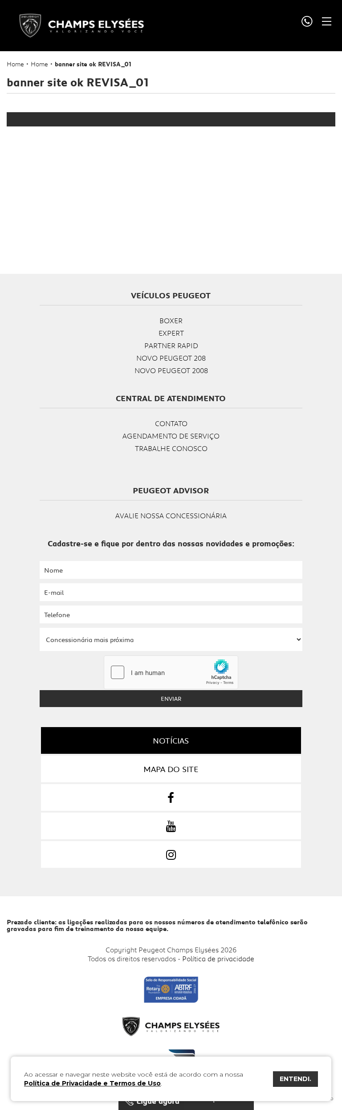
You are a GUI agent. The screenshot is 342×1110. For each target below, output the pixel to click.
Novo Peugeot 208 (171, 357)
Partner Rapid (171, 345)
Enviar (171, 699)
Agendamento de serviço (171, 435)
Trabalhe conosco (171, 448)
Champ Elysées (81, 25)
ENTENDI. (295, 1079)
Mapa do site (170, 769)
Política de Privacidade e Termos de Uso (92, 1083)
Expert (171, 332)
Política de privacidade (218, 958)
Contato (171, 423)
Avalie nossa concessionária (171, 515)
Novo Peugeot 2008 (171, 370)
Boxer (171, 320)
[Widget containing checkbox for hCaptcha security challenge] (171, 672)
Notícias (171, 740)
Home (15, 64)
